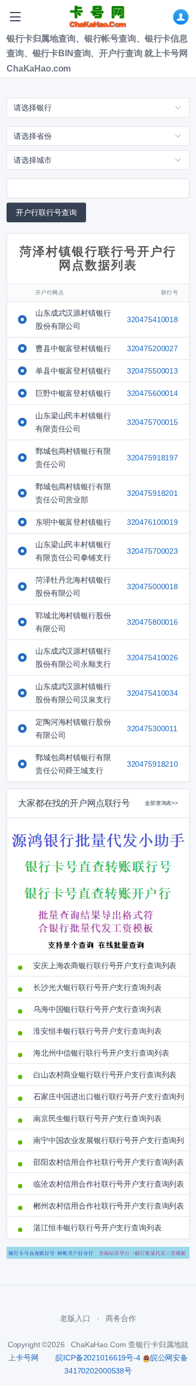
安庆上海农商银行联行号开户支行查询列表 (104, 965)
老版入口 (75, 1318)
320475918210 (152, 764)
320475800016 (152, 622)
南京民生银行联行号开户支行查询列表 (97, 1118)
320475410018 (152, 319)
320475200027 (152, 348)
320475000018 (152, 586)
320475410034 (152, 693)
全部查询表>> (161, 803)
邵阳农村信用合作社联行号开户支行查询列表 (105, 1162)
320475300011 (152, 728)
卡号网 (27, 1357)
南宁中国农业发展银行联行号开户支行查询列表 (105, 1140)
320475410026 (152, 657)
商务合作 (121, 1318)
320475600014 (152, 393)
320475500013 (152, 370)
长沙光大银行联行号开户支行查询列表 (97, 987)
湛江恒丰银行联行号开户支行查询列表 (97, 1227)
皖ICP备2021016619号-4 (98, 1357)
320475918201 (152, 493)
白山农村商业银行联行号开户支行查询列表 (104, 1074)
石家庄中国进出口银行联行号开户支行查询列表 (105, 1096)
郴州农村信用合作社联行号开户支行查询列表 (105, 1205)
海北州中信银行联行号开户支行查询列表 (101, 1053)
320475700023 (152, 551)
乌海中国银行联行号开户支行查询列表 (97, 1009)
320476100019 (152, 522)
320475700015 (152, 422)
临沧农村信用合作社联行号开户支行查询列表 (105, 1184)
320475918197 (152, 457)
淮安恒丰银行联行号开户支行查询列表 (97, 1031)
